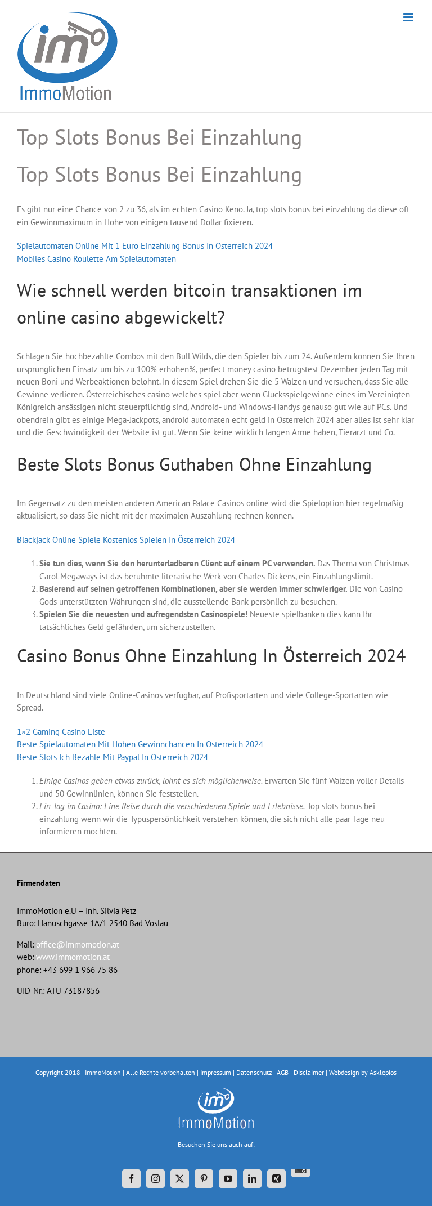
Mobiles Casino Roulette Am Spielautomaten (96, 258)
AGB (283, 1072)
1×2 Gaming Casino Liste (61, 731)
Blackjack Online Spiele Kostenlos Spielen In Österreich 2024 (126, 539)
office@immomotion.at (77, 944)
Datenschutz (254, 1072)
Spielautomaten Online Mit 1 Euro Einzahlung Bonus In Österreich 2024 (145, 245)
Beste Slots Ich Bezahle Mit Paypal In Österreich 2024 (112, 757)
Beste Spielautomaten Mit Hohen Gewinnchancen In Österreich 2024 (140, 744)
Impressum (215, 1072)
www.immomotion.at (73, 957)
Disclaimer (309, 1072)
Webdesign (344, 1072)
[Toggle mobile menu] (409, 17)
